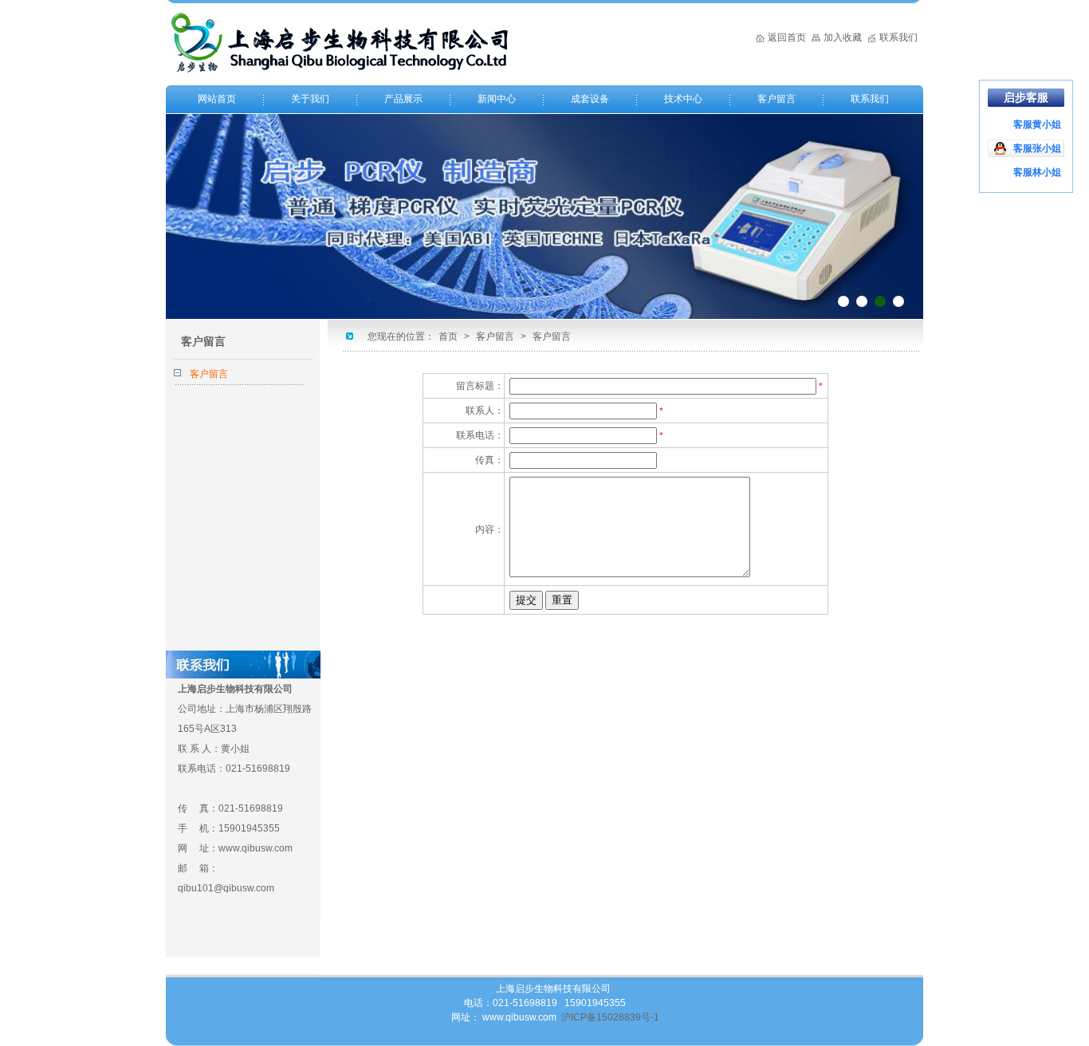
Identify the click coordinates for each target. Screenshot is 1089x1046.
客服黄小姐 (1037, 124)
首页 (448, 336)
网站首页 (217, 98)
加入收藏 (843, 37)
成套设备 (590, 98)
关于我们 (310, 98)
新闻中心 (497, 98)
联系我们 (898, 37)
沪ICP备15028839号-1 (610, 1017)
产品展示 (403, 98)
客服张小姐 (1037, 148)
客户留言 (776, 98)
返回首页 (787, 37)
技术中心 (683, 98)
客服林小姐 (1037, 172)
